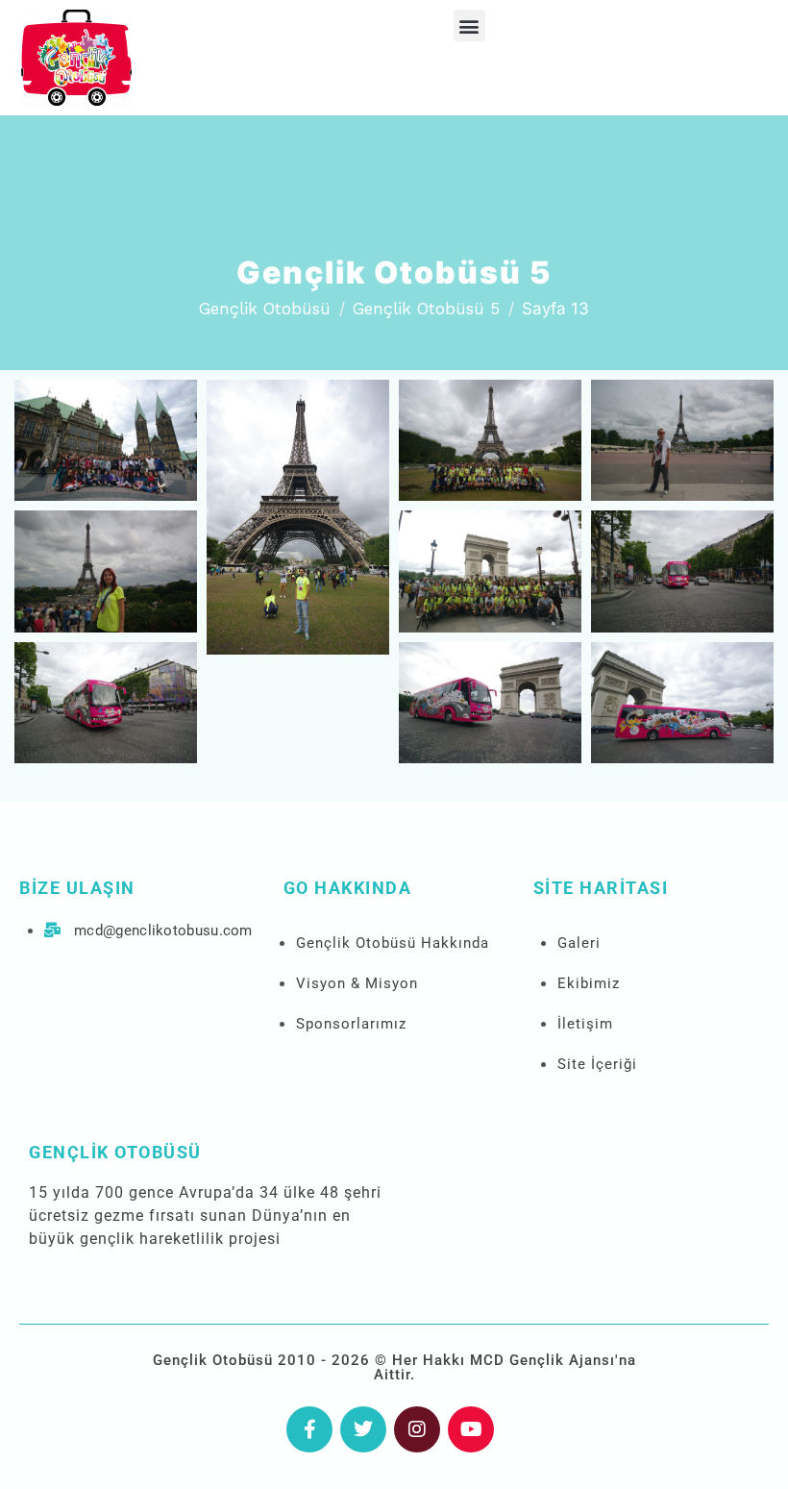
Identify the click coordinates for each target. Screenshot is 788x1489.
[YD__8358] (682, 702)
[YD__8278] (105, 571)
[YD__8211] (298, 517)
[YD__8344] (105, 702)
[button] (469, 25)
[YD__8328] (490, 571)
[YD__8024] (105, 440)
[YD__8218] (490, 440)
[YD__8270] (682, 440)
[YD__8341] (682, 571)
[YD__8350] (490, 702)
